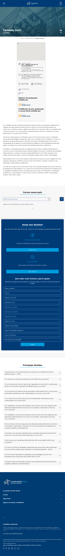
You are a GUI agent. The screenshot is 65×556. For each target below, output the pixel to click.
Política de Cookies (36, 545)
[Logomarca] (32, 3)
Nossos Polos (29, 38)
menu (5, 3)
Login (60, 4)
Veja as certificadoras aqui (10, 545)
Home (22, 38)
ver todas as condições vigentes (13, 533)
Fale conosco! (33, 271)
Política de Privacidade (24, 545)
